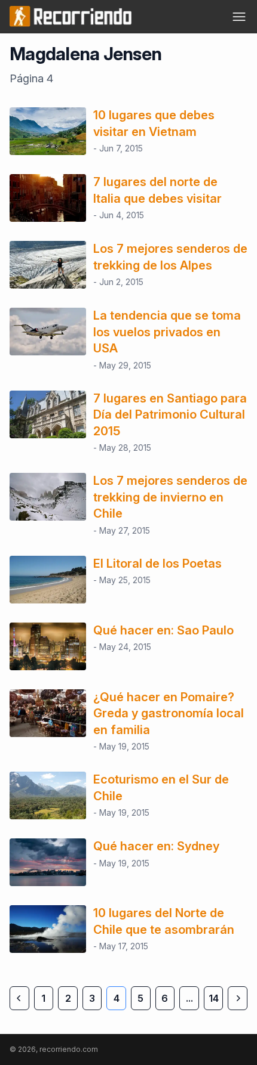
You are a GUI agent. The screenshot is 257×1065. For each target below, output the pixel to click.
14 (214, 998)
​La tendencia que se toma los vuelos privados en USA (167, 331)
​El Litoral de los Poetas (157, 563)
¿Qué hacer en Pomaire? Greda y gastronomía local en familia (168, 713)
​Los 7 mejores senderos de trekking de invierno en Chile (170, 497)
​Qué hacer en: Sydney (156, 846)
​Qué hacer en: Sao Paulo (163, 630)
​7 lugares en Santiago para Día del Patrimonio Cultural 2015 (170, 414)
